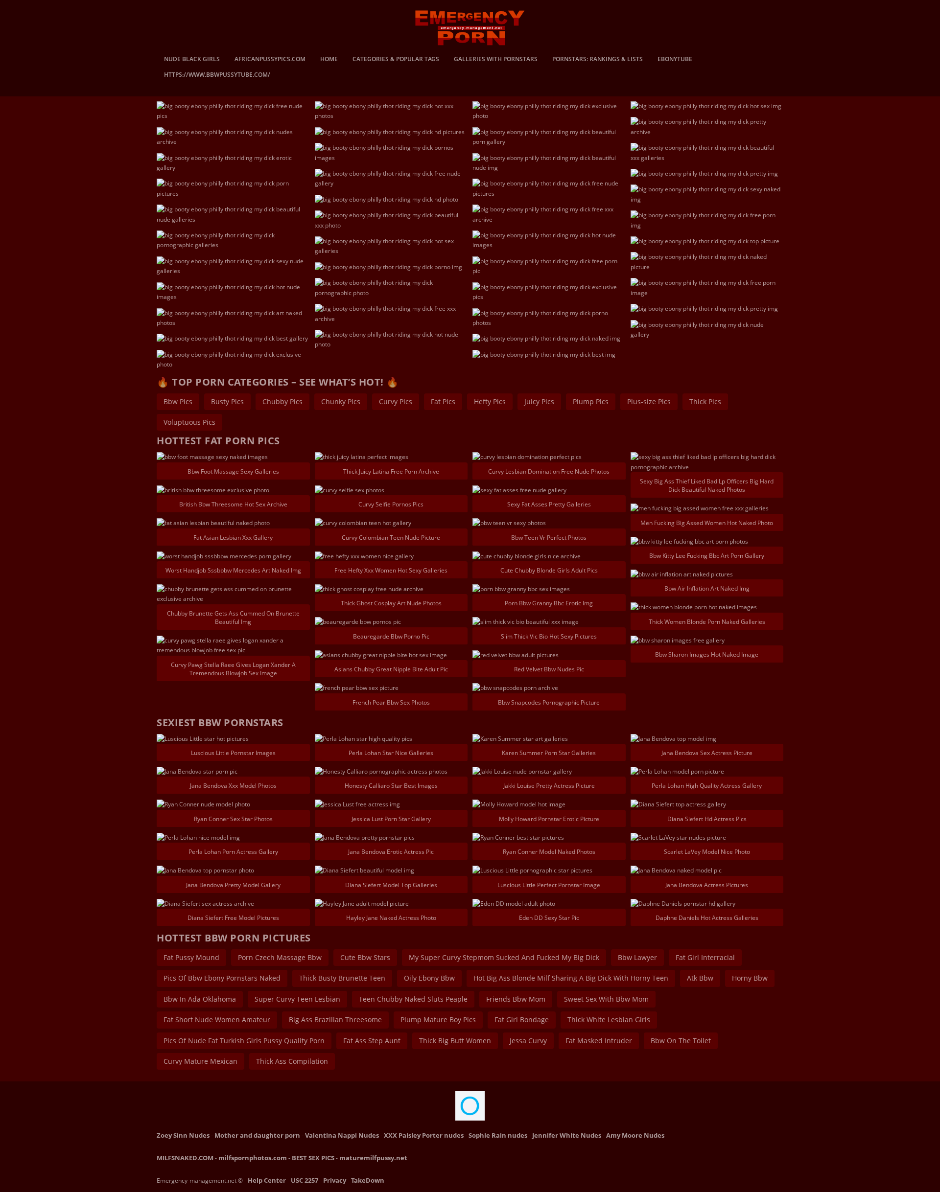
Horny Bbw (750, 978)
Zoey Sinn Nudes (183, 1135)
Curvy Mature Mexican (200, 1061)
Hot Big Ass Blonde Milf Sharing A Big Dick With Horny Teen (570, 978)
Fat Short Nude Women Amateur (217, 1019)
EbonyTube (675, 59)
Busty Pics (227, 401)
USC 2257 (304, 1180)
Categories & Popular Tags (395, 59)
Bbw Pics (178, 401)
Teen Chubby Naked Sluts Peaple (413, 999)
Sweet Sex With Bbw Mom (606, 999)
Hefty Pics (490, 401)
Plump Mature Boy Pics (438, 1019)
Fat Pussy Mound (191, 957)
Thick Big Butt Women (455, 1040)
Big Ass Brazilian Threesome (335, 1019)
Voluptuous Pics (189, 422)
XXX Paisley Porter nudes (424, 1135)
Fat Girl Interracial (705, 957)
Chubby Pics (282, 401)
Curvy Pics (395, 401)
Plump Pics (591, 401)
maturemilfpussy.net (373, 1157)
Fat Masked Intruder (598, 1040)
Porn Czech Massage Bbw (280, 957)
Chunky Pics (340, 401)
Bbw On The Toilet (681, 1040)
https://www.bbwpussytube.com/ (217, 75)
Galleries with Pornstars (496, 59)
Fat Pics (443, 401)
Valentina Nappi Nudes (342, 1135)
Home (329, 59)
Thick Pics (705, 401)
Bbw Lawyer (637, 957)
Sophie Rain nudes (498, 1135)
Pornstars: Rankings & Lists (597, 59)
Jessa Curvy (528, 1040)
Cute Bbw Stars (365, 957)
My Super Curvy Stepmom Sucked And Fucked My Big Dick (504, 957)
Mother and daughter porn (257, 1135)
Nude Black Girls (192, 59)
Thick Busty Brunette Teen (342, 978)
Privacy (334, 1180)
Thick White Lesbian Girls (608, 1019)
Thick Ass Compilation (292, 1061)
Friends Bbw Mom (515, 999)
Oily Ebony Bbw (429, 978)
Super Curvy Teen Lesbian (297, 999)
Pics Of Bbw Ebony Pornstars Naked (222, 978)
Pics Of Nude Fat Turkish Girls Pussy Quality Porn (244, 1040)
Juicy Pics (539, 401)
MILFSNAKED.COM (185, 1157)
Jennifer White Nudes (566, 1135)
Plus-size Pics (649, 401)
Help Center (267, 1180)
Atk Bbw (700, 978)
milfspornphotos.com (252, 1157)
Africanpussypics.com (270, 59)
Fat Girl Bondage (521, 1019)
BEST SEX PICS (313, 1157)
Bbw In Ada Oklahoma (200, 999)
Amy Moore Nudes (635, 1135)
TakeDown (367, 1180)
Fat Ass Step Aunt (371, 1040)
